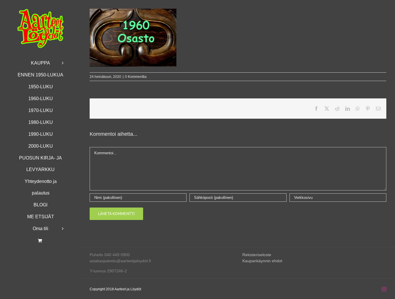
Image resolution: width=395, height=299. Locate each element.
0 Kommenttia (136, 77)
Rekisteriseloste (256, 254)
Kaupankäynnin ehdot (262, 260)
